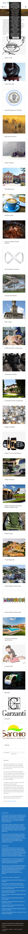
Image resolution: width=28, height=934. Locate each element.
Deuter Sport (8, 533)
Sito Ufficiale (5, 929)
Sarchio (6, 745)
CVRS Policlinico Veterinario (13, 348)
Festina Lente (8, 215)
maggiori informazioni (15, 36)
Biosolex (7, 692)
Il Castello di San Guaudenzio (13, 401)
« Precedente (6, 752)
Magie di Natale (9, 427)
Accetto (15, 37)
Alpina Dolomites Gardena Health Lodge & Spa (12, 506)
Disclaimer (20, 929)
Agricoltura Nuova (10, 136)
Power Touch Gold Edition (12, 453)
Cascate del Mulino (10, 296)
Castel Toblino (9, 163)
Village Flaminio (9, 479)
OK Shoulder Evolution (11, 269)
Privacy (4, 930)
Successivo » (14, 753)
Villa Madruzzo (9, 189)
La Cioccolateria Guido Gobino (11, 242)
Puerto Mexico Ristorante (12, 612)
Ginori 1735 (8, 58)
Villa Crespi (8, 322)
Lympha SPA (8, 666)
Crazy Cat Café (9, 84)
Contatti (15, 929)
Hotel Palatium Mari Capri (12, 586)
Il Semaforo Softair (10, 374)
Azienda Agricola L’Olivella (13, 110)
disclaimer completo (12, 801)
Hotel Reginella (9, 560)
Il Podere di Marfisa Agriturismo (10, 639)
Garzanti (7, 719)
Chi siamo (11, 929)
